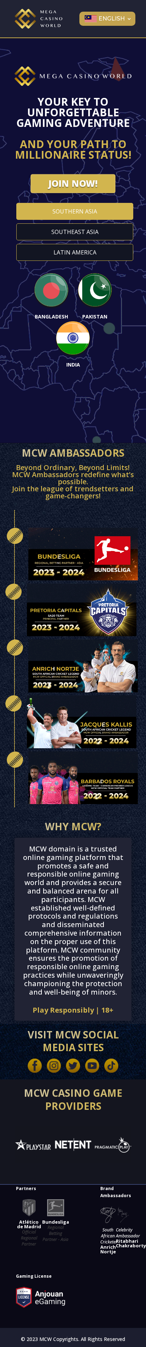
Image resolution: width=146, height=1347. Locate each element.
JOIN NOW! (73, 183)
